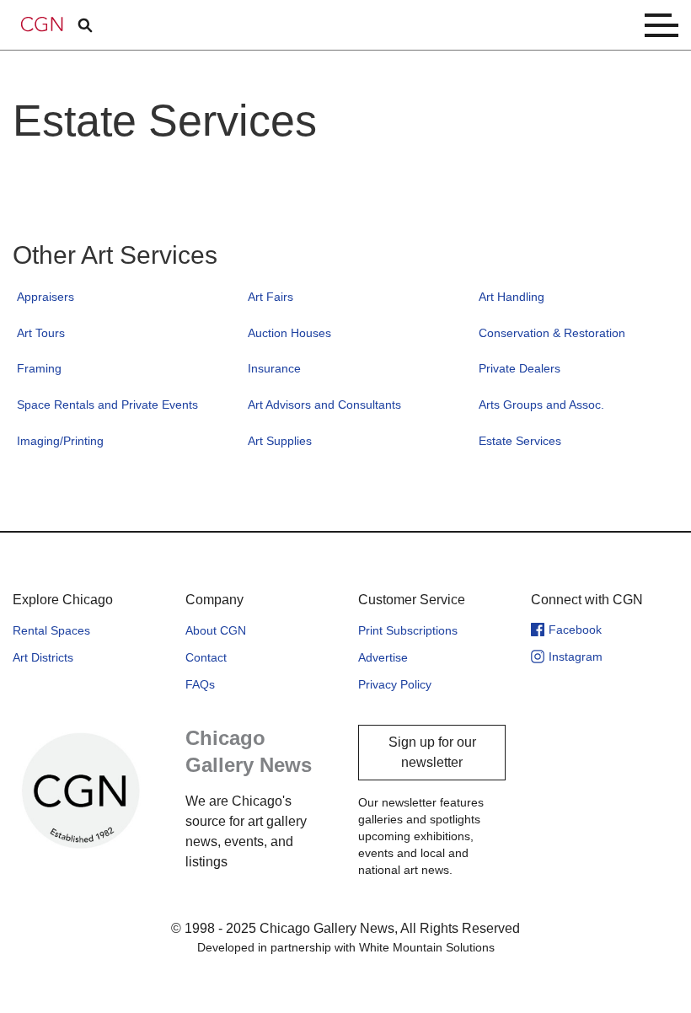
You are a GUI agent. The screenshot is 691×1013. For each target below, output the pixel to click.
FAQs (200, 684)
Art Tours (41, 333)
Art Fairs (270, 296)
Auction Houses (289, 333)
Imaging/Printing (60, 441)
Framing (39, 368)
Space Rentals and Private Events (107, 404)
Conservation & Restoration (552, 333)
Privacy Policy (394, 684)
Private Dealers (519, 368)
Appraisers (45, 296)
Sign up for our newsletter (432, 752)
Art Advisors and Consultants (324, 404)
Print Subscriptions (408, 630)
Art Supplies (280, 441)
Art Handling (511, 296)
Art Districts (43, 657)
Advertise (383, 657)
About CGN (215, 630)
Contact (206, 657)
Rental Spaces (51, 630)
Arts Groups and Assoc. (541, 404)
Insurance (274, 368)
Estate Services (520, 441)
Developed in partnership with (346, 947)
